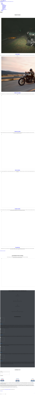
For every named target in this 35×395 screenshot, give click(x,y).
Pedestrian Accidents (17, 131)
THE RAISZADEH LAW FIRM (7, 389)
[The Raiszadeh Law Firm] (8, 1)
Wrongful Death (17, 247)
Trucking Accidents (17, 208)
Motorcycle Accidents (17, 92)
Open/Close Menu (1, 1)
